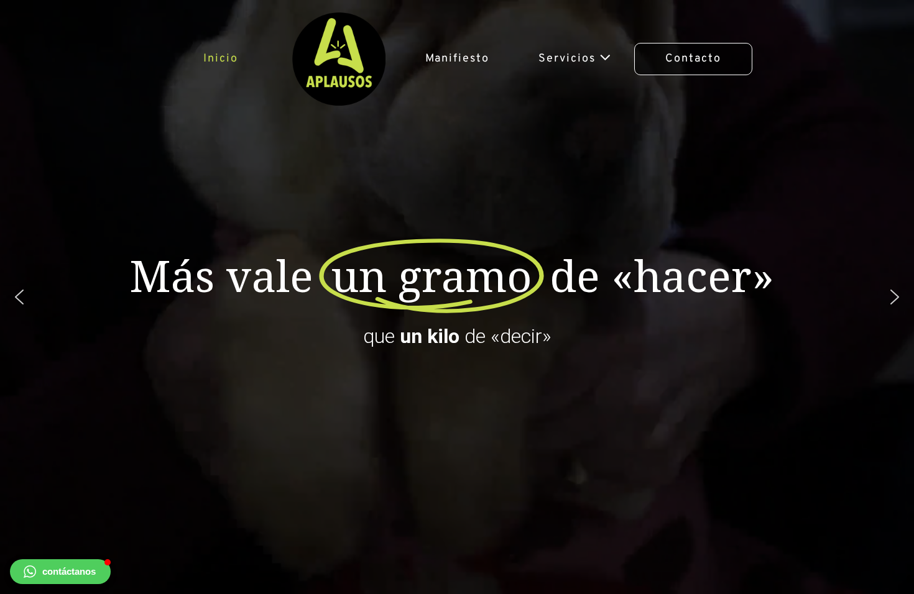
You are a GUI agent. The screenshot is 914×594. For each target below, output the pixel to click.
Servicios (568, 59)
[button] (60, 571)
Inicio (220, 59)
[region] (457, 297)
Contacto (693, 59)
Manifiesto (457, 59)
